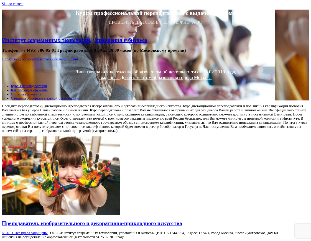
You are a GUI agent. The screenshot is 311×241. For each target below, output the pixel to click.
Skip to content (12, 4)
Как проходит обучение (29, 90)
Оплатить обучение (26, 94)
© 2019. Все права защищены (25, 233)
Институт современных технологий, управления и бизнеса (74, 40)
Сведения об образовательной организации (45, 98)
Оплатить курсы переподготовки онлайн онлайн (40, 59)
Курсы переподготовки (29, 86)
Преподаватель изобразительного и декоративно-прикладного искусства (92, 223)
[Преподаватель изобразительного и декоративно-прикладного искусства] (61, 214)
